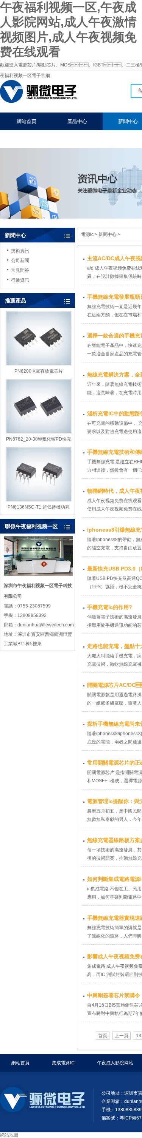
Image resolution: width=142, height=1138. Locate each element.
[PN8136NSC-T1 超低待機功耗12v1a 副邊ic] (39, 474)
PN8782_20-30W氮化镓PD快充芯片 (38, 439)
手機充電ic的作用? (109, 607)
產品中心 (77, 121)
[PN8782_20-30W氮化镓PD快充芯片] (39, 406)
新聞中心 (15, 235)
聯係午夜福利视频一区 (41, 139)
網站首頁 (26, 121)
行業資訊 (20, 280)
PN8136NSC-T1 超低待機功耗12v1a (39, 507)
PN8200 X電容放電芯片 (38, 371)
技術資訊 (20, 250)
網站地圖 (9, 1135)
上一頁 (121, 1035)
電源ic (87, 234)
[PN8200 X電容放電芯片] (39, 338)
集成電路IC (63, 1063)
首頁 (102, 1035)
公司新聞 (20, 260)
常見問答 (20, 270)
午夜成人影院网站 (115, 1063)
